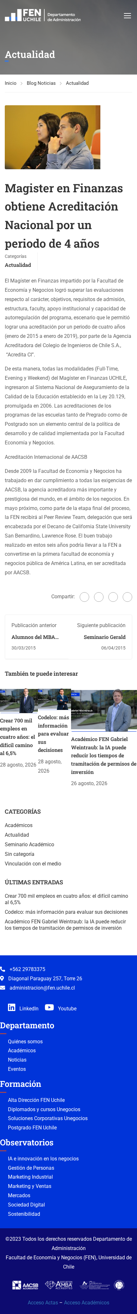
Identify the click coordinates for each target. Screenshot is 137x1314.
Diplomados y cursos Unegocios (44, 1109)
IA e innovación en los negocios (43, 1159)
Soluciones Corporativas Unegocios (48, 1118)
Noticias (17, 1060)
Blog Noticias (41, 83)
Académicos (18, 825)
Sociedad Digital (26, 1205)
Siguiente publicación (101, 625)
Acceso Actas (43, 1303)
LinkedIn (28, 1009)
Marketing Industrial (30, 1177)
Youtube (66, 1009)
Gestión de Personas (31, 1168)
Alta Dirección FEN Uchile (36, 1100)
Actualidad (77, 83)
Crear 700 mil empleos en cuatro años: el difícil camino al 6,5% (17, 736)
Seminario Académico (29, 844)
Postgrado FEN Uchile (32, 1128)
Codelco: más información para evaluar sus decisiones (53, 733)
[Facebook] (84, 597)
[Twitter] (99, 597)
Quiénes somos (25, 1042)
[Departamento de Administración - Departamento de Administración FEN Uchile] (43, 15)
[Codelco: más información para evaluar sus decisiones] (54, 698)
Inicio (11, 83)
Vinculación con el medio (33, 864)
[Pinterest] (113, 597)
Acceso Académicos (86, 1303)
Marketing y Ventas (29, 1186)
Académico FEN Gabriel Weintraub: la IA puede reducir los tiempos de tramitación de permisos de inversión (103, 755)
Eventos (17, 1069)
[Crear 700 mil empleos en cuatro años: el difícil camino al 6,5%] (19, 700)
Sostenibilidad (24, 1214)
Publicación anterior (33, 625)
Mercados (19, 1195)
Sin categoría (19, 854)
